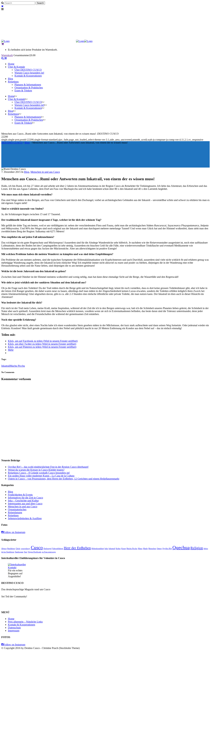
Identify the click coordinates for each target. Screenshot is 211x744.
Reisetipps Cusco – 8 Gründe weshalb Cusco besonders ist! (39, 472)
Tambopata (19, 552)
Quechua (181, 547)
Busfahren (11, 548)
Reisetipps (13, 515)
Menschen (152, 548)
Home (11, 618)
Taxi (25, 552)
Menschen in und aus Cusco (45, 172)
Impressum (13, 630)
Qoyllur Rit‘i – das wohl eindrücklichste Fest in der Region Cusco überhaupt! (48, 466)
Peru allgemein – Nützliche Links (25, 621)
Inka (106, 548)
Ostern (159, 548)
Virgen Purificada (34, 552)
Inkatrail (5, 365)
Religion (196, 548)
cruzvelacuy (25, 548)
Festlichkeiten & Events (20, 494)
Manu (140, 548)
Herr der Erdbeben (77, 548)
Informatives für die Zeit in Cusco (25, 497)
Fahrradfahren (57, 548)
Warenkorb (7, 55)
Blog (27, 142)
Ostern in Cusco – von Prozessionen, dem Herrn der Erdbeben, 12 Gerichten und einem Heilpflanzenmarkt (63, 478)
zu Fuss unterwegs (49, 552)
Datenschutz (14, 627)
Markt (145, 548)
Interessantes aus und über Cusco (25, 503)
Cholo (18, 548)
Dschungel (48, 548)
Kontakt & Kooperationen (21, 624)
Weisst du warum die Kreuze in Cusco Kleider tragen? (36, 469)
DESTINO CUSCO (12, 142)
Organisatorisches (17, 509)
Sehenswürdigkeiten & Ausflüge (25, 518)
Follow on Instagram (14, 532)
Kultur (118, 548)
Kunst (123, 548)
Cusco (37, 547)
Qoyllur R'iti (167, 548)
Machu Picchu (17, 365)
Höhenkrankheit (97, 548)
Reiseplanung (15, 512)
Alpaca (4, 548)
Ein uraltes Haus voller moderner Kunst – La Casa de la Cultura (41, 475)
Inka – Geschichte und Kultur (23, 500)
